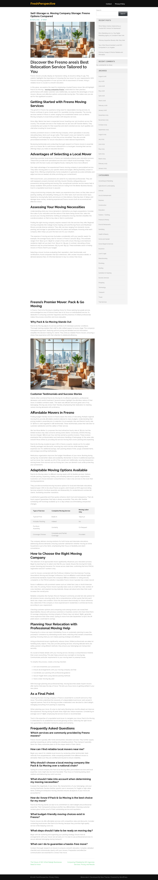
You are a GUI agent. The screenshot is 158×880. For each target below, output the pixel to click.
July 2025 (101, 139)
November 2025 (103, 120)
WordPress (123, 877)
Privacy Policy (120, 4)
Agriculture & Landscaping (107, 186)
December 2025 (103, 115)
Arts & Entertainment (105, 195)
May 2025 (102, 149)
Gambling (101, 229)
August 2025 (102, 134)
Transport (101, 292)
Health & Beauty (103, 234)
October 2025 (103, 125)
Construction (102, 205)
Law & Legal (102, 253)
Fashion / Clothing (104, 215)
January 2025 (103, 168)
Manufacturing (103, 258)
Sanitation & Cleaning (105, 273)
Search (98, 10)
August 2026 (102, 76)
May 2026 (102, 91)
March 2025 (102, 159)
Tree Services (103, 302)
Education (102, 210)
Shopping (101, 282)
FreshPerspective (42, 3)
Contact (109, 4)
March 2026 (102, 100)
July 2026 (101, 81)
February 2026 (103, 105)
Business (101, 200)
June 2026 (102, 86)
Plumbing (101, 263)
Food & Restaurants (105, 224)
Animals (101, 190)
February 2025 (103, 163)
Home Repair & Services (106, 244)
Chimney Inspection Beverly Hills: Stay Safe (112, 40)
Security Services (104, 278)
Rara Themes (105, 877)
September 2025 (104, 129)
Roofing (101, 268)
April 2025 (102, 154)
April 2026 (102, 96)
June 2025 (102, 144)
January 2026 (103, 110)
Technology (102, 287)
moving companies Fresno (54, 89)
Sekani (45, 20)
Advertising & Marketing (106, 181)
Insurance (101, 249)
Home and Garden (104, 239)
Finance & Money (104, 219)
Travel (100, 297)
